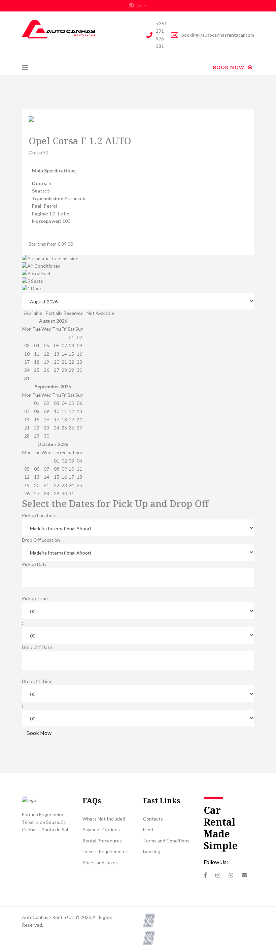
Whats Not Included (103, 819)
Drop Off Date (37, 647)
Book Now (229, 67)
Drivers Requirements (105, 851)
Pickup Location (38, 515)
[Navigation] (25, 67)
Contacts (153, 819)
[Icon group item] (205, 875)
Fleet (148, 829)
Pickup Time (35, 598)
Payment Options (101, 829)
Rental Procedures (102, 840)
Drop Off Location (41, 540)
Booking (151, 851)
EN (139, 5)
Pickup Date (34, 564)
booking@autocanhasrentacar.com (217, 35)
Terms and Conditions (166, 840)
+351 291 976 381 (161, 35)
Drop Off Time (37, 681)
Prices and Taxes (100, 862)
